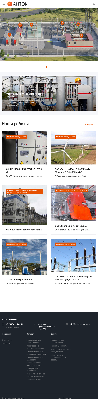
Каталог (30, 334)
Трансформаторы (34, 380)
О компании (7, 340)
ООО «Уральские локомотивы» (71, 226)
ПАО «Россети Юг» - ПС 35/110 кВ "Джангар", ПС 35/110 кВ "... (72, 171)
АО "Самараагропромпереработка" (24, 229)
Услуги (54, 334)
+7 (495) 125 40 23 (14, 324)
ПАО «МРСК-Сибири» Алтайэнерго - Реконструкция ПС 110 (73, 278)
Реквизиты (6, 344)
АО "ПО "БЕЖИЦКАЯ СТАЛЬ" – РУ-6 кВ (24, 171)
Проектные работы (59, 346)
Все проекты (90, 124)
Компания (6, 334)
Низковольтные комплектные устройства (33, 368)
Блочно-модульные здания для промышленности (35, 360)
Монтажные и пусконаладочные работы (58, 357)
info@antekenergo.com (80, 324)
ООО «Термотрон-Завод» (19, 279)
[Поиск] (94, 4)
